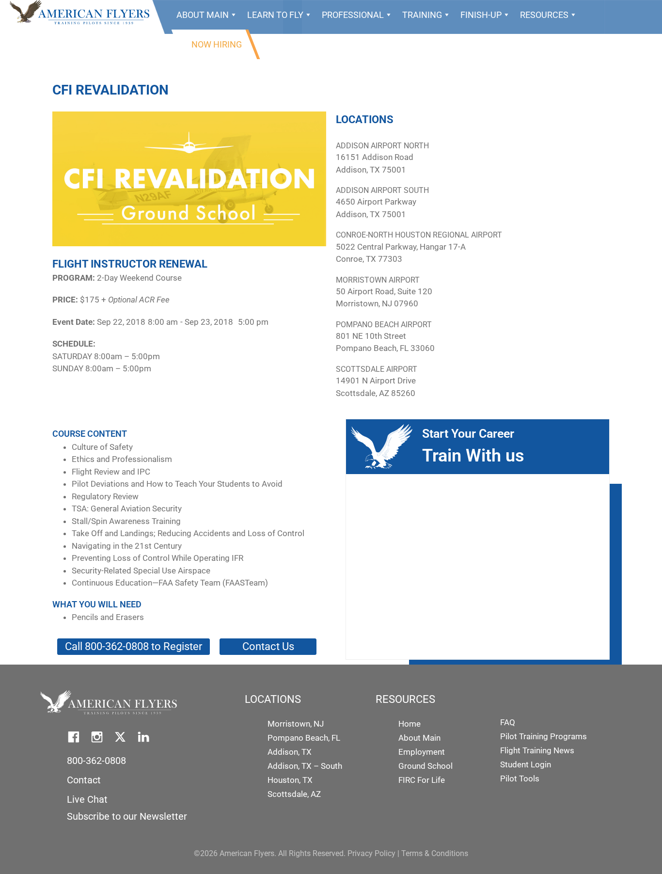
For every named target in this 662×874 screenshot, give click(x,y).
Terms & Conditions (434, 853)
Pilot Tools (519, 778)
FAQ (507, 722)
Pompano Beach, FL (304, 738)
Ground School (425, 766)
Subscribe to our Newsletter (127, 816)
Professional (353, 15)
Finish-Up (481, 15)
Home (409, 724)
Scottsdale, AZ (294, 794)
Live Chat (87, 799)
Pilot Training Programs (543, 736)
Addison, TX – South (305, 766)
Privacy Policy (371, 853)
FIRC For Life (421, 780)
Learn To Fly (275, 15)
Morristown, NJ (296, 724)
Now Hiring (216, 44)
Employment (421, 752)
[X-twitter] (120, 736)
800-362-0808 (96, 760)
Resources (544, 15)
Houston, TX (290, 780)
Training (422, 15)
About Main (202, 15)
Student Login (525, 764)
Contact (84, 780)
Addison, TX (290, 752)
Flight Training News (537, 750)
